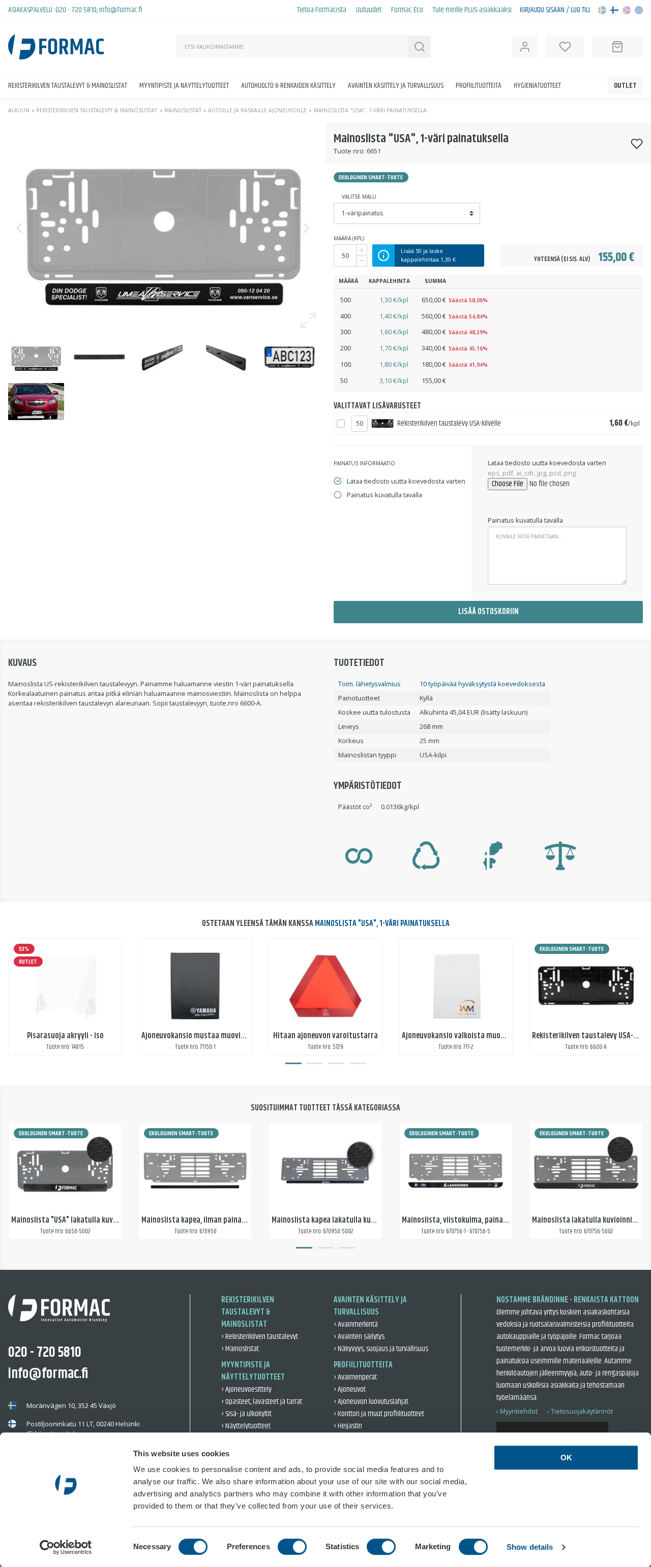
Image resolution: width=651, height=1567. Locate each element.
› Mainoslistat (240, 1348)
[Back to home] (56, 46)
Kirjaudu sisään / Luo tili (555, 10)
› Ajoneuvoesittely (246, 1389)
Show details (530, 1547)
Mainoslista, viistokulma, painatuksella (465, 1220)
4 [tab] (357, 1064)
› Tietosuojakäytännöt (580, 1411)
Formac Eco (407, 10)
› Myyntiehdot (517, 1411)
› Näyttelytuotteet (246, 1426)
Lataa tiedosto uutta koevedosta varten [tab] (406, 481)
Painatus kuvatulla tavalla (525, 520)
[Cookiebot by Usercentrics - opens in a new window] (65, 1547)
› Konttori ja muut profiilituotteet (379, 1414)
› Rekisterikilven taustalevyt (259, 1336)
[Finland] (614, 10)
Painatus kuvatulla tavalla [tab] (384, 494)
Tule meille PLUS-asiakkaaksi (472, 10)
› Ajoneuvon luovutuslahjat (371, 1401)
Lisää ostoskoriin (488, 611)
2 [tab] (315, 1064)
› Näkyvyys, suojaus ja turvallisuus (381, 1348)
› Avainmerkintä (356, 1324)
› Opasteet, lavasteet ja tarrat (261, 1401)
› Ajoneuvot (350, 1389)
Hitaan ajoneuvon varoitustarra (325, 1036)
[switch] (292, 1547)
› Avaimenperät (355, 1377)
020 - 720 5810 (76, 10)
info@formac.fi (120, 10)
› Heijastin (348, 1426)
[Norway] (627, 10)
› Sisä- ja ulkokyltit (246, 1414)
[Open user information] (525, 47)
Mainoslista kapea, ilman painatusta (200, 1220)
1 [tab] (293, 1064)
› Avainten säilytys (359, 1336)
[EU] (639, 10)
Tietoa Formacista (321, 10)
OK (566, 1457)
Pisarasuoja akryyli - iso (65, 1036)
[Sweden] (602, 10)
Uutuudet (368, 10)
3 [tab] (336, 1064)
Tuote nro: (349, 150)
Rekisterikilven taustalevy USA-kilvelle (449, 423)
